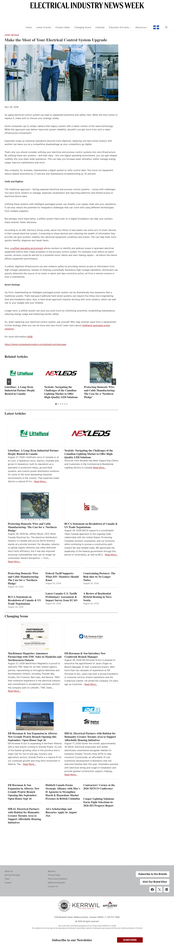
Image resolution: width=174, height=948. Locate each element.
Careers (8, 882)
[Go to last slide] (9, 381)
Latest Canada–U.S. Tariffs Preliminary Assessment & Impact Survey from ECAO (61, 597)
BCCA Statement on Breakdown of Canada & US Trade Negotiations (91, 525)
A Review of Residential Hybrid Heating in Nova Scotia (97, 597)
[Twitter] (159, 889)
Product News (62, 27)
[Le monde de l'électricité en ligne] (156, 27)
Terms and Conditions (57, 879)
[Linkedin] (166, 889)
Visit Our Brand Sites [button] (154, 881)
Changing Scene (82, 27)
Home (29, 27)
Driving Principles (12, 875)
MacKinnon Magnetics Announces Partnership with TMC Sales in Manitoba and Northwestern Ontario (34, 657)
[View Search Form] (166, 27)
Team (7, 879)
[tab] (56, 404)
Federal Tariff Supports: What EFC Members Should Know (62, 577)
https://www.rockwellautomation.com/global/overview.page (35, 344)
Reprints (51, 871)
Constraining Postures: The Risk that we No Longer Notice (99, 577)
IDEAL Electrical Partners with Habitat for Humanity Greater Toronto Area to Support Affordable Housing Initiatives (90, 737)
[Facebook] (152, 889)
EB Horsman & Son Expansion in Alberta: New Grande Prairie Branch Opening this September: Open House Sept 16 (33, 737)
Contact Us (53, 886)
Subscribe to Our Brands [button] (152, 874)
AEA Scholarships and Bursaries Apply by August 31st (61, 812)
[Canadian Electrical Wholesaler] (13, 27)
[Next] (114, 381)
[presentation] (22, 373)
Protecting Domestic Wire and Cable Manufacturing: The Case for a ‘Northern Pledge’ (99, 392)
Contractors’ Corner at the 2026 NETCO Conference (99, 786)
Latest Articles (43, 27)
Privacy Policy (54, 875)
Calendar (100, 27)
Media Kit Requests (56, 882)
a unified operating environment (26, 248)
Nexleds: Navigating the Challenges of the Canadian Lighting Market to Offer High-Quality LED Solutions (61, 392)
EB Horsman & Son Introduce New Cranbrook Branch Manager (84, 655)
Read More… (40, 481)
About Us (9, 871)
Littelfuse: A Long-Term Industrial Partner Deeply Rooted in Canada (20, 390)
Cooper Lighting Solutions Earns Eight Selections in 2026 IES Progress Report (98, 802)
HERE (30, 336)
